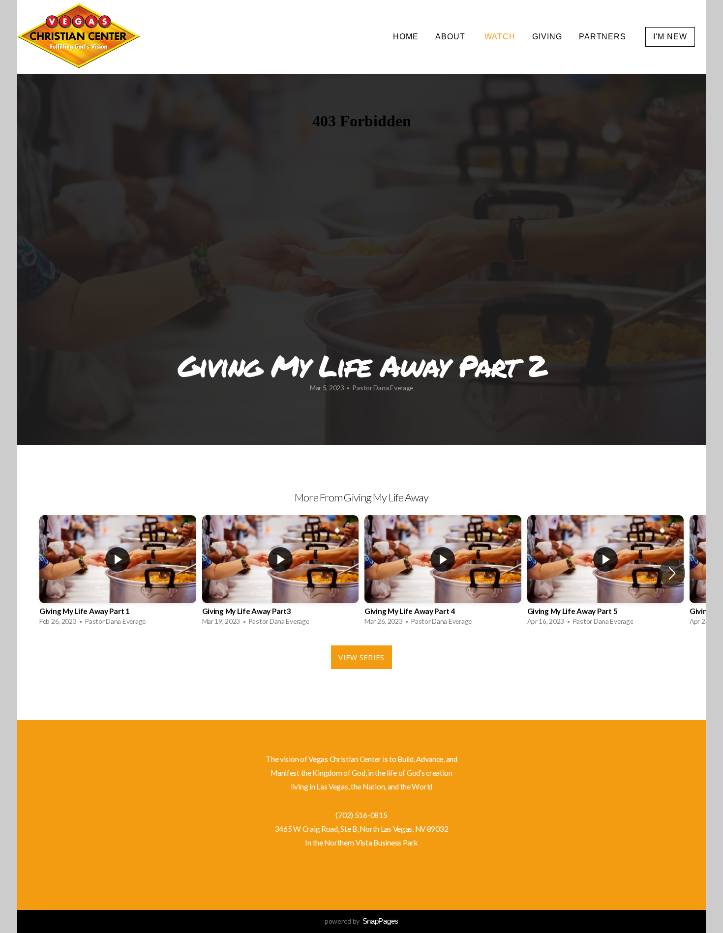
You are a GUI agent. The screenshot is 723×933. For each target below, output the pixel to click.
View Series (361, 657)
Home (406, 36)
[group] (117, 573)
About (451, 36)
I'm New (670, 36)
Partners (604, 36)
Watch (499, 36)
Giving (547, 36)
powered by (361, 921)
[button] (672, 573)
